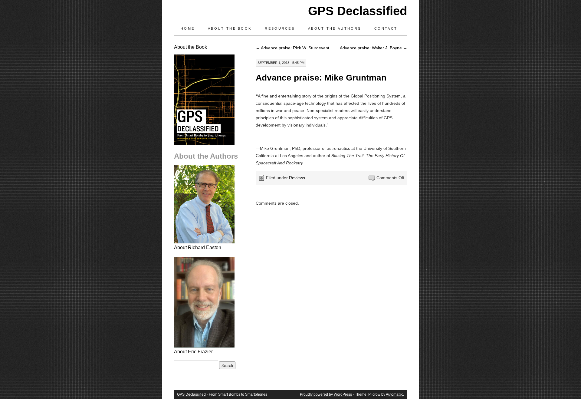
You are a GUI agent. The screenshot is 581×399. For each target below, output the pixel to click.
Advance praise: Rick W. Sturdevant (292, 47)
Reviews (297, 177)
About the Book (229, 28)
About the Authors (334, 28)
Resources (280, 28)
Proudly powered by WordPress (326, 394)
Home (188, 28)
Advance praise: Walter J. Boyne (373, 47)
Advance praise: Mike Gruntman (321, 77)
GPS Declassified (357, 11)
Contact (385, 28)
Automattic (394, 394)
